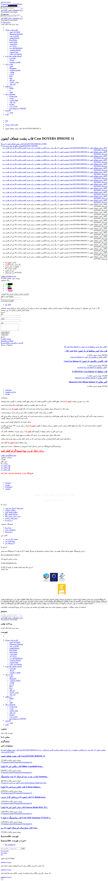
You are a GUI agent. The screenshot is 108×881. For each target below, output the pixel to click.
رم (10, 90)
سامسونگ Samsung (16, 34)
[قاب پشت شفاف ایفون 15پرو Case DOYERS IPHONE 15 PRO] (54, 144)
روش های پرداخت (11, 518)
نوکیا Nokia (13, 40)
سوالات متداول (10, 510)
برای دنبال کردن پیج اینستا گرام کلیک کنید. (22, 451)
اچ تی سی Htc (14, 36)
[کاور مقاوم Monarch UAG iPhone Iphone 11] (91, 378)
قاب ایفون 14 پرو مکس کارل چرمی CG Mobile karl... (23, 797)
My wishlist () (10, 845)
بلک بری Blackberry (16, 48)
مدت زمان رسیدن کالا (12, 516)
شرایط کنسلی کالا (11, 514)
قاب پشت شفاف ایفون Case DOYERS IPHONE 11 (23, 756)
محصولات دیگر (10, 94)
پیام (2, 323)
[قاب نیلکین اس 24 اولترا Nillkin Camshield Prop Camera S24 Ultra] (16, 762)
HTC (11, 76)
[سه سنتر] (5, 4)
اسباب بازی (13, 106)
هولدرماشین (13, 100)
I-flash (11, 88)
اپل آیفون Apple (14, 32)
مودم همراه (13, 96)
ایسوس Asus (13, 52)
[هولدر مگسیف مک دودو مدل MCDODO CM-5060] (54, 146)
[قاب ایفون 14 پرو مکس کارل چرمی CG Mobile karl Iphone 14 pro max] (16, 793)
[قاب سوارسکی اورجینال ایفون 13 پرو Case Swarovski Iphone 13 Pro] (16, 824)
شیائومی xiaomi (14, 70)
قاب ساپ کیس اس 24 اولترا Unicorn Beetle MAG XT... (24, 807)
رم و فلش (8, 86)
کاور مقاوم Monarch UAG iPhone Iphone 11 (88, 382)
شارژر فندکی (14, 82)
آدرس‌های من (10, 543)
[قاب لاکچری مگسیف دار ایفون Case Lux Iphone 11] (88, 357)
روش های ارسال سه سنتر (14, 508)
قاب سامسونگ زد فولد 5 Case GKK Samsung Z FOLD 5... (26, 818)
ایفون (11, 66)
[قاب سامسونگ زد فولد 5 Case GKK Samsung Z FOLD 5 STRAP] (16, 813)
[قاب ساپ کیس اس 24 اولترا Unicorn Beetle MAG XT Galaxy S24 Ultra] (16, 803)
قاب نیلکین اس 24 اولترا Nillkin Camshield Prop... (22, 766)
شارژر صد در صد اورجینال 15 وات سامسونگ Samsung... (24, 776)
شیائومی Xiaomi (15, 50)
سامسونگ (12, 68)
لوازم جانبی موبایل (11, 30)
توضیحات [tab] (8, 390)
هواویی (11, 72)
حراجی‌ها (8, 528)
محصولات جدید (10, 530)
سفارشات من (10, 541)
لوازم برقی (9, 64)
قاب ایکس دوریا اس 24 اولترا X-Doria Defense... (21, 787)
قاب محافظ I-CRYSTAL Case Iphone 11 (89, 371)
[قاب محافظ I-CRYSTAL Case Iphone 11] (92, 367)
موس (11, 112)
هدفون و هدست (14, 62)
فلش (11, 92)
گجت (7, 114)
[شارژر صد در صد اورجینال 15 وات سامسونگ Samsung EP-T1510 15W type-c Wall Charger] (16, 772)
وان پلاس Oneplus (15, 54)
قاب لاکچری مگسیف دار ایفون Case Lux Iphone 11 (85, 361)
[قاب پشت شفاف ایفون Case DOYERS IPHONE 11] (54, 752)
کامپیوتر (8, 110)
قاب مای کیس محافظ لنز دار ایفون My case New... (86, 351)
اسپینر (11, 98)
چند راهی (12, 84)
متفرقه (11, 104)
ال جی (11, 74)
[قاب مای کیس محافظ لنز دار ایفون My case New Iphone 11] (85, 347)
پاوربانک (12, 80)
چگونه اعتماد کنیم (11, 512)
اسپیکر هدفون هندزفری (13, 56)
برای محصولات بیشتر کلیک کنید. (12, 10)
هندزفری (12, 58)
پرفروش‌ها (9, 532)
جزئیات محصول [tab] (10, 392)
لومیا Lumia (13, 42)
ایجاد (23, 848)
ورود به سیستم (6, 862)
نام (2, 314)
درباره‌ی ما (9, 520)
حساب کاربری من (11, 539)
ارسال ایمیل (5, 332)
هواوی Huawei (14, 38)
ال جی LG (13, 46)
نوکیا (10, 78)
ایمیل (2, 318)
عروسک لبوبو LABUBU (17, 108)
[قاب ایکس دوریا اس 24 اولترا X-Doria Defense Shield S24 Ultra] (23, 783)
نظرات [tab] (7, 394)
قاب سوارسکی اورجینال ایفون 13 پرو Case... (19, 828)
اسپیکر (11, 60)
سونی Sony (13, 44)
